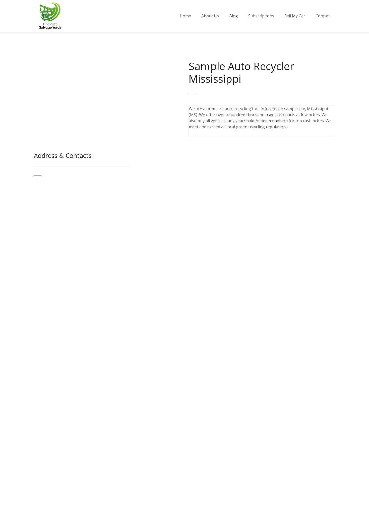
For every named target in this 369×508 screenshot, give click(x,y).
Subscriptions (261, 16)
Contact (323, 16)
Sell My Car (294, 16)
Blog (233, 16)
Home (185, 16)
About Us (210, 16)
